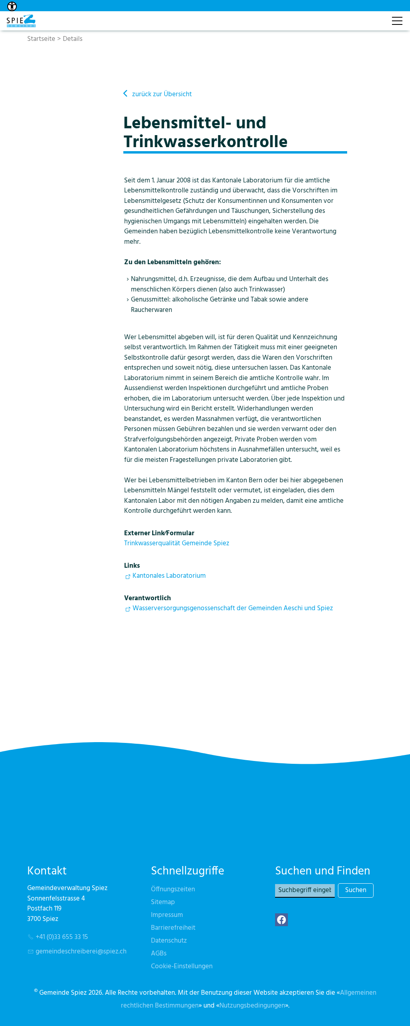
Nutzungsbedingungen (252, 1005)
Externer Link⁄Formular (159, 533)
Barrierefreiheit (173, 928)
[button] (281, 919)
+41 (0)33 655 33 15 (62, 937)
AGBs (159, 953)
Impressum (167, 915)
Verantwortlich (147, 598)
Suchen (355, 890)
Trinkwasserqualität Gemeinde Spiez (176, 543)
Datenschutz (169, 940)
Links (132, 566)
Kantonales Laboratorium (169, 576)
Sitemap (163, 902)
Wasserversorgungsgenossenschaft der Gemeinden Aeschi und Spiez (233, 608)
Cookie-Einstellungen (182, 966)
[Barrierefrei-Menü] (12, 6)
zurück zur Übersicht (162, 94)
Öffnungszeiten (173, 889)
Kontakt (372, 16)
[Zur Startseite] (21, 20)
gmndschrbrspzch (81, 951)
